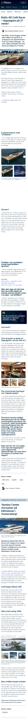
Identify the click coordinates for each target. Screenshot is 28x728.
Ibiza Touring (20, 671)
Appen (21, 7)
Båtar (2, 7)
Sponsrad (4, 712)
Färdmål (8, 7)
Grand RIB (7, 575)
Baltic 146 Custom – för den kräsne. (11, 285)
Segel (21, 479)
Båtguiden (9, 11)
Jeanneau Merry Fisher (18, 573)
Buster (23, 571)
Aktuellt (3, 11)
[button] (24, 157)
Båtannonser (18, 11)
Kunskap (14, 7)
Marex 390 (19, 590)
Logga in (23, 2)
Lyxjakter (14, 479)
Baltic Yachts (5, 479)
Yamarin (3, 573)
